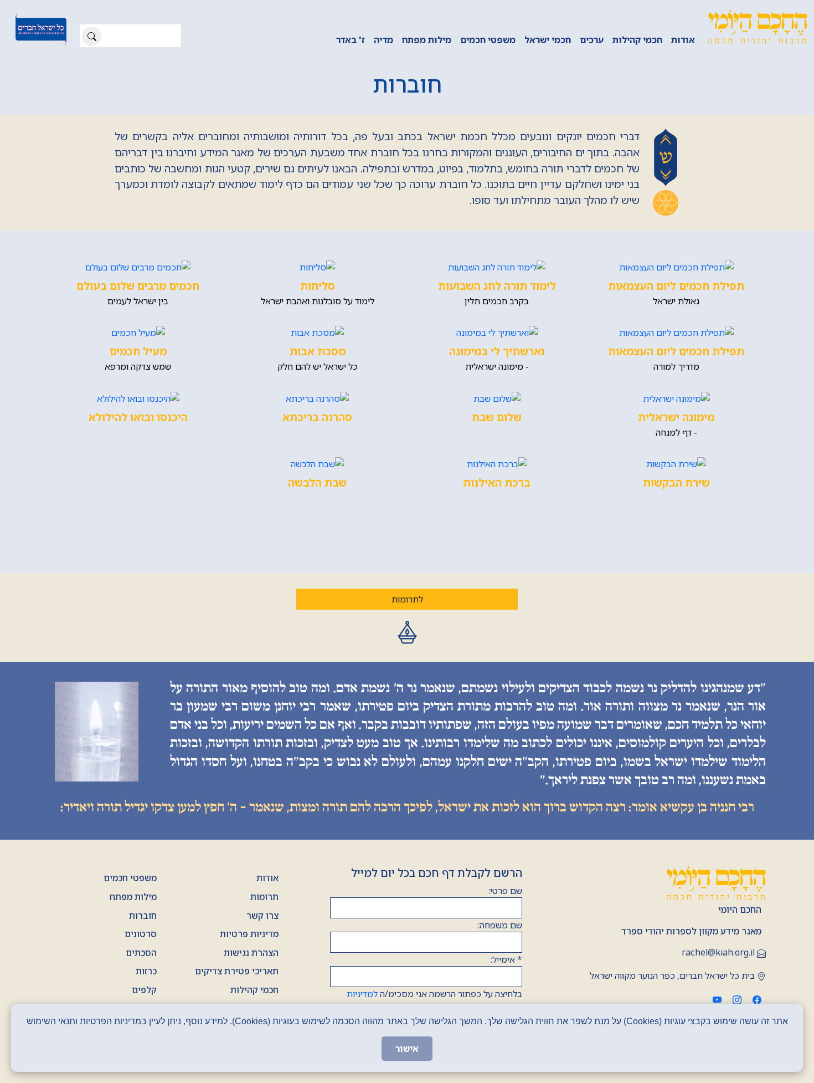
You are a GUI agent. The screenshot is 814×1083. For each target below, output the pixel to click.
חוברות (143, 916)
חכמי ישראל (547, 40)
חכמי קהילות (637, 40)
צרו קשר (262, 916)
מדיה (383, 40)
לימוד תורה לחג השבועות (497, 285)
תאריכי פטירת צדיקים (237, 971)
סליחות (317, 285)
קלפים (144, 990)
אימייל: (506, 959)
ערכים (592, 40)
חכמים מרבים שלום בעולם (137, 285)
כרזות (146, 971)
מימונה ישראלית (676, 417)
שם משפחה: (500, 925)
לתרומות (407, 599)
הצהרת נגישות (251, 953)
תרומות (264, 897)
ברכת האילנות (496, 482)
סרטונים (141, 934)
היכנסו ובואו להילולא (138, 417)
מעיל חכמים (138, 351)
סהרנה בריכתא (317, 417)
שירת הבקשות (676, 482)
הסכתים (141, 953)
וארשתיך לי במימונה (496, 351)
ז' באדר (350, 40)
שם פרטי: (505, 891)
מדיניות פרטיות (249, 934)
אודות (683, 40)
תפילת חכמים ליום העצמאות (676, 285)
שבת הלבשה (317, 482)
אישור (407, 1049)
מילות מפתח (426, 40)
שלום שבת (497, 417)
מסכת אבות (318, 351)
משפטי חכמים (488, 40)
